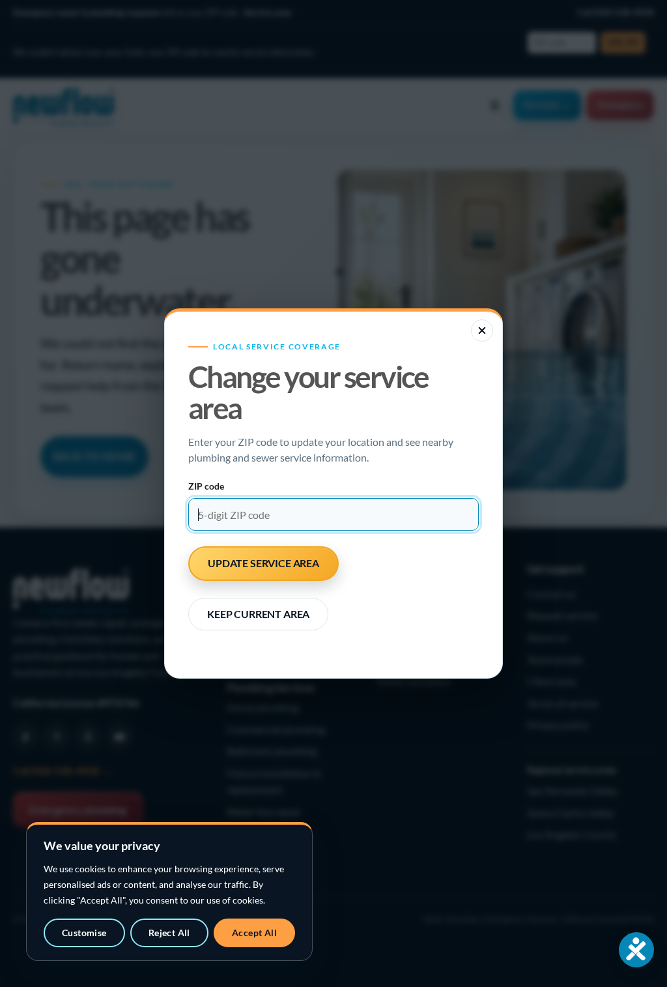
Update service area (263, 563)
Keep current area (258, 614)
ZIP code (206, 486)
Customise (84, 932)
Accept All (254, 932)
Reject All (169, 932)
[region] (169, 891)
